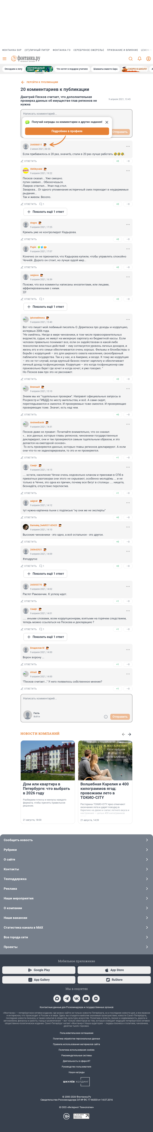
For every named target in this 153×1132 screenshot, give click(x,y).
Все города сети (16, 937)
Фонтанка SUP (12, 50)
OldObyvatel (36, 169)
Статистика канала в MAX (23, 927)
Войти (37, 716)
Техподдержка (15, 879)
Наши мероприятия (19, 898)
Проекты (11, 947)
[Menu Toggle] (4, 58)
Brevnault (35, 387)
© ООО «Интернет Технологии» (76, 1107)
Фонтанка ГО (62, 50)
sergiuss (34, 275)
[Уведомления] (139, 58)
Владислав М (37, 648)
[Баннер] (39, 69)
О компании (13, 908)
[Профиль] (148, 58)
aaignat (34, 501)
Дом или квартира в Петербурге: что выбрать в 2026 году (46, 788)
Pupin (33, 247)
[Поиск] (130, 58)
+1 (117, 457)
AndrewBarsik (37, 422)
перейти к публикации (42, 82)
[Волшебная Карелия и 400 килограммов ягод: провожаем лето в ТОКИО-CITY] (105, 760)
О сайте (9, 859)
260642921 (36, 549)
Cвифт (33, 465)
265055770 (36, 584)
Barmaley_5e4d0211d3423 (43, 525)
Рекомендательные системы (76, 1055)
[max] (57, 998)
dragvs (33, 223)
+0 (117, 161)
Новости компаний (40, 733)
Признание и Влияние (122, 50)
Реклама (10, 888)
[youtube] (86, 998)
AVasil (33, 672)
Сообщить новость (18, 840)
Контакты (11, 869)
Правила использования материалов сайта (76, 1044)
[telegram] (67, 998)
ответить (30, 161)
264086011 (36, 144)
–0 (128, 161)
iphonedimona (37, 318)
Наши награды (77, 1072)
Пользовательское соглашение (76, 1033)
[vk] (76, 998)
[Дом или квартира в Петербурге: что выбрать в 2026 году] (48, 760)
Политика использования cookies (76, 1050)
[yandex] (96, 998)
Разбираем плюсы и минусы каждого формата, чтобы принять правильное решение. (44, 802)
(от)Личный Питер (37, 50)
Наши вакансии (15, 918)
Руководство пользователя (76, 1066)
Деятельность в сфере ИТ (76, 1061)
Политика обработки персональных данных (76, 1038)
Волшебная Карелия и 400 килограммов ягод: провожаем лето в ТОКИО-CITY (104, 791)
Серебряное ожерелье (89, 50)
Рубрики (10, 850)
